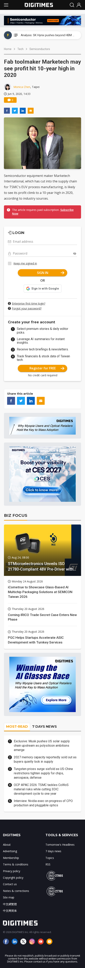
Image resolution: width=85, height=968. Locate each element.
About (7, 844)
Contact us (10, 884)
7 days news (53, 851)
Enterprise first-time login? (28, 303)
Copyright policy (13, 877)
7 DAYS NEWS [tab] (44, 726)
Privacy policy (11, 871)
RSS (47, 864)
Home (7, 49)
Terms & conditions (15, 864)
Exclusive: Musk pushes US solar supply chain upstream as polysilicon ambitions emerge (42, 745)
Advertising (10, 851)
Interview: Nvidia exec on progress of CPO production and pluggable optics (43, 803)
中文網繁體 (10, 904)
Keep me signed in (25, 263)
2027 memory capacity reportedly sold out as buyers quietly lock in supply (45, 759)
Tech (20, 49)
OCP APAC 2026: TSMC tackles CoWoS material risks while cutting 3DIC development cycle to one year (41, 789)
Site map (8, 897)
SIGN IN (42, 273)
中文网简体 (10, 910)
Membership (11, 858)
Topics (49, 858)
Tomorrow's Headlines (60, 844)
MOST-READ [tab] (17, 726)
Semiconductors (39, 49)
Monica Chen (21, 87)
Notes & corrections (16, 891)
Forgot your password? (27, 308)
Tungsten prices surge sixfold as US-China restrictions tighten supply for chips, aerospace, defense (43, 773)
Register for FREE (42, 368)
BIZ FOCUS (15, 515)
